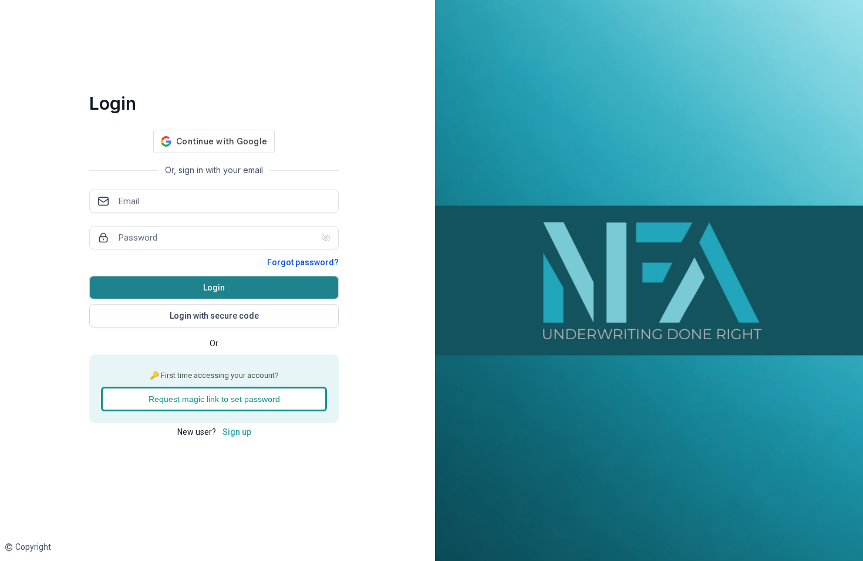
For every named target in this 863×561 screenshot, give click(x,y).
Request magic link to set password (214, 399)
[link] (28, 547)
